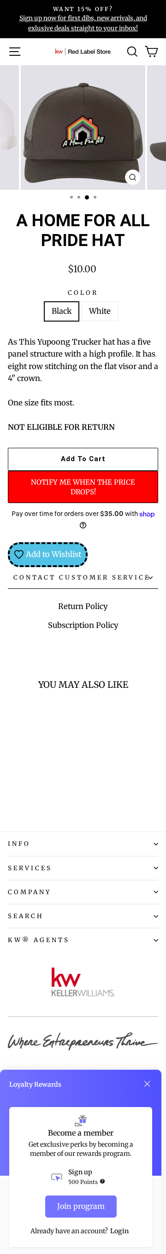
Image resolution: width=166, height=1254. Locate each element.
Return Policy (83, 606)
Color (83, 293)
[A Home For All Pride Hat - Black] (13, 799)
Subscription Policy (83, 625)
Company (30, 892)
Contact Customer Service (81, 577)
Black (61, 311)
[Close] (147, 1084)
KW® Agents (39, 940)
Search (26, 916)
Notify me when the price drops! (83, 487)
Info (19, 844)
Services (30, 868)
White (100, 311)
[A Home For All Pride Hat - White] (23, 799)
